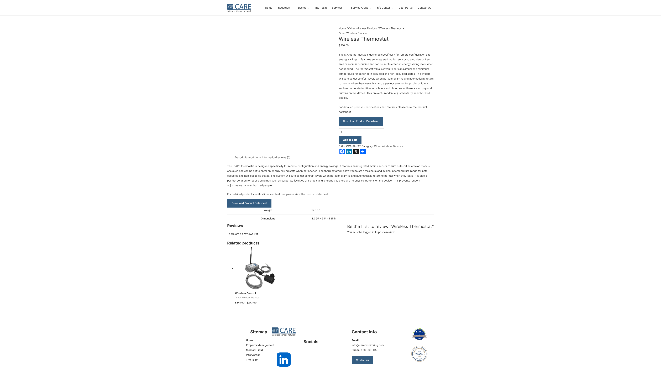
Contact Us (424, 7)
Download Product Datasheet (361, 121)
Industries (283, 7)
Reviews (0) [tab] (283, 157)
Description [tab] (242, 157)
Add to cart (350, 139)
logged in (368, 232)
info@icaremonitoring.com (368, 345)
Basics (302, 7)
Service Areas (359, 7)
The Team (320, 7)
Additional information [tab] (262, 157)
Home (268, 7)
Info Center (383, 7)
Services (337, 7)
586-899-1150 (369, 350)
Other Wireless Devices (362, 28)
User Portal (406, 7)
